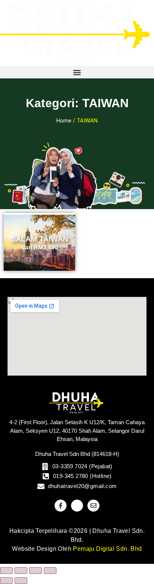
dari (39, 247)
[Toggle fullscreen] (21, 570)
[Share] (35, 570)
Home (63, 120)
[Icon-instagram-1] (77, 506)
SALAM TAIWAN (39, 239)
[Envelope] (93, 506)
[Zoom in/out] (6, 570)
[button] (77, 72)
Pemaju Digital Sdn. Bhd (107, 549)
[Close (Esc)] (50, 570)
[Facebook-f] (61, 506)
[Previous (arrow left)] (6, 580)
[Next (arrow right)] (21, 580)
